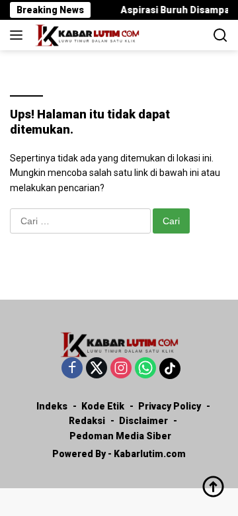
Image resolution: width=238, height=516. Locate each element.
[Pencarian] (220, 35)
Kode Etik (102, 406)
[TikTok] (169, 368)
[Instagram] (121, 368)
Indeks (51, 406)
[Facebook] (72, 368)
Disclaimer (143, 420)
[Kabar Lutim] (85, 35)
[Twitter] (96, 368)
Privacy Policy (169, 406)
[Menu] (19, 35)
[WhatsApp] (145, 368)
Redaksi (87, 420)
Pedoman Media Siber (120, 436)
